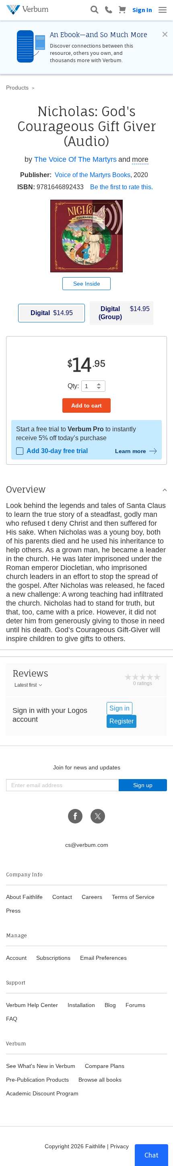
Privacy (119, 1146)
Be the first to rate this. (121, 187)
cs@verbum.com (86, 845)
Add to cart (86, 405)
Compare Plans (104, 1066)
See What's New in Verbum (40, 1066)
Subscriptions (53, 958)
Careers (92, 897)
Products (17, 87)
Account (16, 958)
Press (13, 910)
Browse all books (100, 1079)
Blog (110, 1005)
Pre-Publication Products (37, 1079)
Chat (151, 1155)
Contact (62, 897)
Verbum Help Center (32, 1005)
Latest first (25, 685)
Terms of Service (133, 897)
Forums (135, 1005)
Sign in (119, 708)
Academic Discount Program (42, 1093)
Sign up (142, 785)
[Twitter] (98, 816)
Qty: (73, 385)
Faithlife (95, 1146)
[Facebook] (75, 816)
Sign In (142, 10)
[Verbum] (28, 9)
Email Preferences (103, 958)
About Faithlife (24, 897)
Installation (81, 1005)
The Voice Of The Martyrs (75, 159)
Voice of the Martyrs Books (92, 174)
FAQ (11, 1019)
